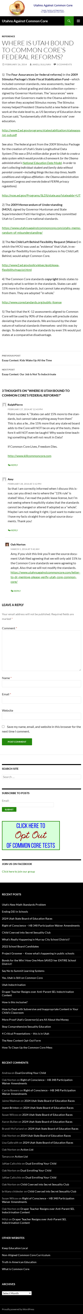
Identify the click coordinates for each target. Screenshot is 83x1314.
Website (7, 710)
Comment (9, 628)
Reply (14, 465)
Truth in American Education (19, 1262)
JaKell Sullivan (41, 64)
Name (7, 678)
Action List (26, 1149)
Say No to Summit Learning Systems (23, 970)
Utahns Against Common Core (25, 21)
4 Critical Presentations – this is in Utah (25, 1033)
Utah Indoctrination (14, 984)
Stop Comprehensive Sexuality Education (26, 1026)
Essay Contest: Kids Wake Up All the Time (27, 358)
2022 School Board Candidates (20, 946)
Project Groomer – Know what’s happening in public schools (38, 953)
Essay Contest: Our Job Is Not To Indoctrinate (29, 372)
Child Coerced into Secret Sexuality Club (26, 932)
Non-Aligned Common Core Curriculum (26, 1255)
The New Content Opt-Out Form (21, 1040)
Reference (8, 36)
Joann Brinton (10, 1107)
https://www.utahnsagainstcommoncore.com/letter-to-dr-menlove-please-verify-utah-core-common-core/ (45, 576)
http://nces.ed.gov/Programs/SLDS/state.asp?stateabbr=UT (41, 195)
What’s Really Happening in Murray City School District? (36, 939)
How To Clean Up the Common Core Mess (27, 1047)
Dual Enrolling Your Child (30, 1072)
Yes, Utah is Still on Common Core (22, 977)
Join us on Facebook (17, 864)
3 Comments (64, 64)
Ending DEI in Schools (15, 911)
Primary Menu (78, 21)
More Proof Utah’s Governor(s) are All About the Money (35, 1019)
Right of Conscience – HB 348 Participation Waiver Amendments (41, 925)
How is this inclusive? (15, 1002)
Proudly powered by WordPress (18, 1309)
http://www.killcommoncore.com (29, 456)
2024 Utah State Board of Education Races (27, 918)
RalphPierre (15, 404)
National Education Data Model (42, 163)
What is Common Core (15, 1269)
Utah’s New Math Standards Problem (24, 904)
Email (6, 694)
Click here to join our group (18, 871)
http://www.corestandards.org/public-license (32, 302)
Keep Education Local (15, 1248)
